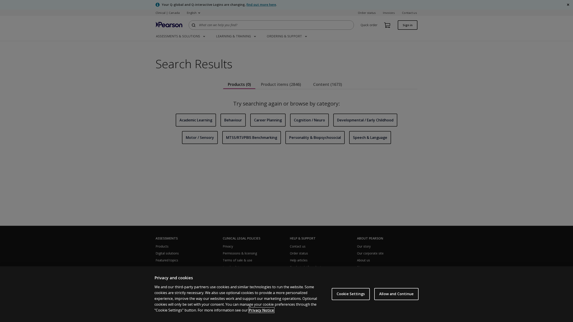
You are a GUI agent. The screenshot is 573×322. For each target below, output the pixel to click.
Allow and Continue (396, 293)
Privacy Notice (261, 310)
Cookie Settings (351, 293)
